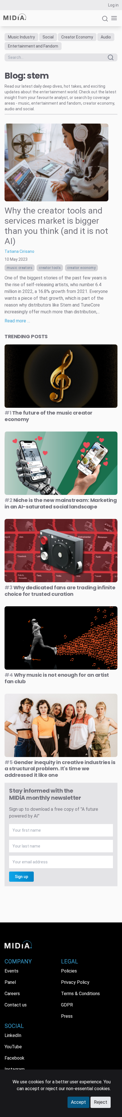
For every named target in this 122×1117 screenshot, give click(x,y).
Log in (113, 5)
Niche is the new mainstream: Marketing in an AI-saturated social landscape (61, 503)
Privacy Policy (75, 982)
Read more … (17, 321)
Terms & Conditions (80, 993)
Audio (106, 37)
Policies (69, 971)
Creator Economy (77, 37)
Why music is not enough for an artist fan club (57, 678)
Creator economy (81, 268)
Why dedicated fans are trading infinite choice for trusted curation (60, 591)
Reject (100, 1102)
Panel (10, 982)
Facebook (14, 1058)
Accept (78, 1102)
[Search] (105, 21)
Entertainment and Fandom (33, 46)
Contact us (16, 1005)
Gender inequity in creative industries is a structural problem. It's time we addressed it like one (60, 769)
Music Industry (21, 37)
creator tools (50, 268)
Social (48, 37)
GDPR (67, 1005)
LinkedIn (13, 1035)
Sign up (21, 876)
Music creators (19, 268)
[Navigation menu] (112, 18)
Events (11, 971)
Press (67, 1016)
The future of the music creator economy (48, 416)
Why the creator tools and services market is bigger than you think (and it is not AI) (56, 226)
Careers (12, 993)
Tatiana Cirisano (19, 251)
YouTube (13, 1046)
